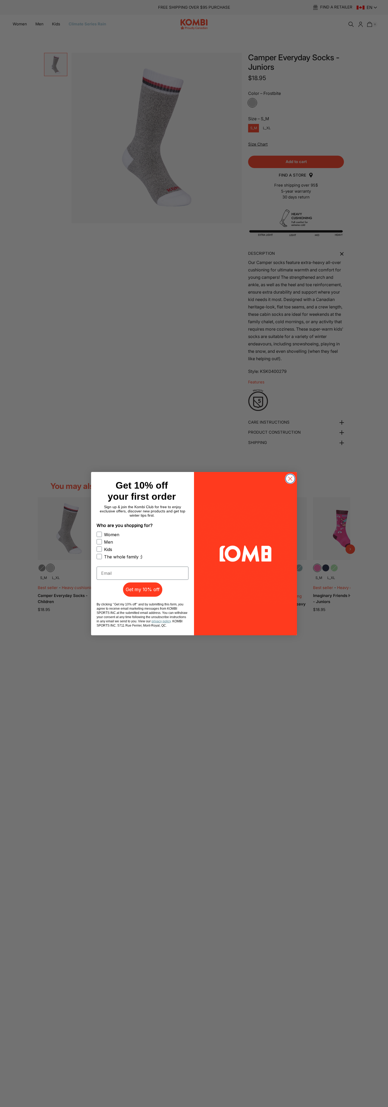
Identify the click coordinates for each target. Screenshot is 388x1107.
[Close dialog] (290, 478)
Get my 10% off (143, 589)
